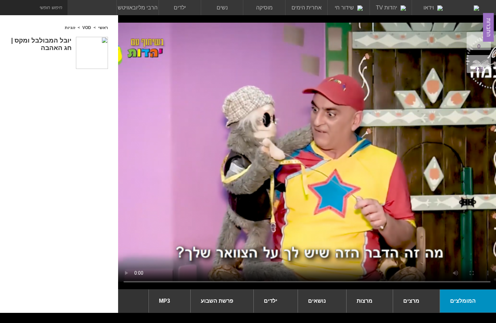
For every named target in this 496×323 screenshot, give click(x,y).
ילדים (180, 7)
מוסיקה (264, 7)
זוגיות (70, 27)
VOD (86, 27)
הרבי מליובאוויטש (138, 7)
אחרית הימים (307, 7)
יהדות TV (386, 7)
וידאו (428, 7)
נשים (222, 7)
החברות (489, 27)
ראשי (103, 27)
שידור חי (344, 7)
